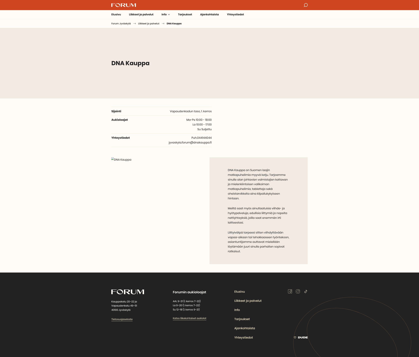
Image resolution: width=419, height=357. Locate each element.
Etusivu (239, 292)
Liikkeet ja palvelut (248, 301)
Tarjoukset (242, 319)
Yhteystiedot (243, 338)
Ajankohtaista (244, 328)
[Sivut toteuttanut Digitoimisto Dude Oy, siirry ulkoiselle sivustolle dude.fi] (301, 338)
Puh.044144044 (201, 138)
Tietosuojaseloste (122, 319)
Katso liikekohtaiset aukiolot (189, 318)
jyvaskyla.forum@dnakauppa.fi (190, 142)
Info (237, 310)
